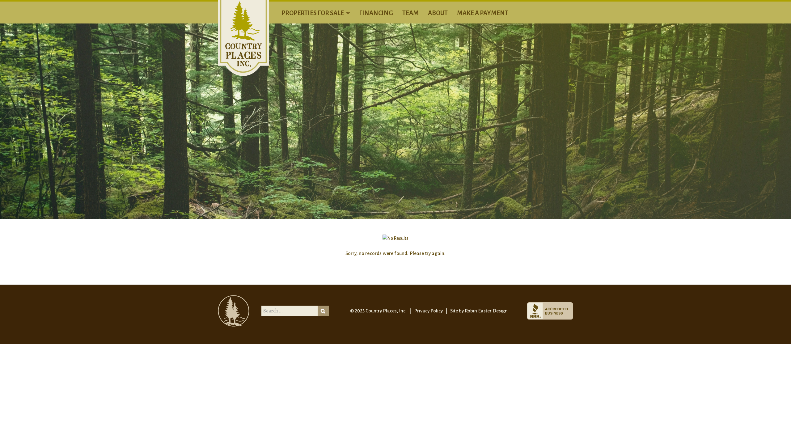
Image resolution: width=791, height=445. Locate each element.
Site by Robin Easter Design (479, 310)
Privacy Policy (428, 310)
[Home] (243, 37)
